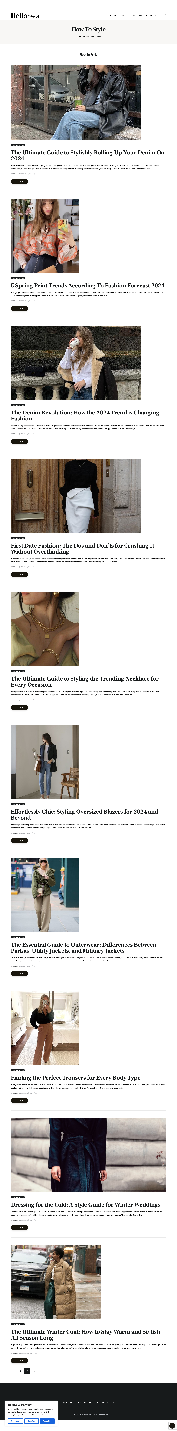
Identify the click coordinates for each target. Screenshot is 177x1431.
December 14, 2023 (26, 1353)
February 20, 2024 (25, 174)
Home (78, 36)
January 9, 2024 (24, 833)
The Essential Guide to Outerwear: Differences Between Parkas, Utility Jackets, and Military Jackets (83, 948)
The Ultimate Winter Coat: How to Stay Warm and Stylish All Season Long (85, 1335)
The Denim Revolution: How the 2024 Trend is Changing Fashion (85, 416)
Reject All (32, 1421)
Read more (19, 181)
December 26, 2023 (26, 1093)
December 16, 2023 (26, 1220)
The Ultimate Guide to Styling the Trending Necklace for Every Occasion (85, 682)
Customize (15, 1421)
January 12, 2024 (25, 700)
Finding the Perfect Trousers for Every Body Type (76, 1078)
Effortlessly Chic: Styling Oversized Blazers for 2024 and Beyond (84, 815)
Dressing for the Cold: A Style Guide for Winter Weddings (86, 1205)
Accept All (47, 1421)
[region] (31, 1413)
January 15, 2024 (25, 567)
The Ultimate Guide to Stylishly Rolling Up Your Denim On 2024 (87, 155)
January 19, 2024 (25, 434)
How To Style (18, 145)
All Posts (86, 36)
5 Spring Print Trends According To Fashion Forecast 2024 (87, 285)
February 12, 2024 (25, 301)
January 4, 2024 (24, 966)
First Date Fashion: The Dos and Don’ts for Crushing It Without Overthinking (82, 549)
